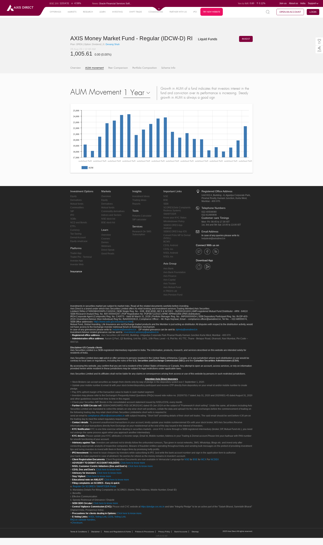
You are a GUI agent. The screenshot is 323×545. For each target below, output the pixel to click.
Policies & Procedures (144, 532)
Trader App (75, 253)
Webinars (106, 246)
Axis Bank (168, 268)
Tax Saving (75, 233)
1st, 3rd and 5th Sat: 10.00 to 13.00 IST (221, 224)
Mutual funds (76, 204)
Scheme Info (168, 67)
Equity (73, 196)
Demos (105, 242)
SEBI (165, 204)
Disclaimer (95, 532)
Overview (75, 67)
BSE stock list (108, 222)
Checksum (77, 522)
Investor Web (77, 264)
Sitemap (195, 532)
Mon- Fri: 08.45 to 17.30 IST (216, 221)
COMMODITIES (155, 11)
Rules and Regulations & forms (117, 532)
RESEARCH (88, 11)
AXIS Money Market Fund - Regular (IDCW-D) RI (143, 38)
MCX (203, 459)
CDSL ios (168, 249)
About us (293, 3)
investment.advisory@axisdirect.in (141, 332)
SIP (72, 211)
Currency (75, 230)
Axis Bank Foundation (174, 272)
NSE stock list (108, 218)
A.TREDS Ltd (170, 291)
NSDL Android (170, 253)
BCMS (166, 241)
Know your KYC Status (174, 217)
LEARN (102, 11)
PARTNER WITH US (178, 11)
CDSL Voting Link (117, 516)
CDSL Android (170, 245)
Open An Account (290, 12)
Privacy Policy (164, 532)
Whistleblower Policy (173, 221)
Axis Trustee (169, 283)
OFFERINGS (55, 11)
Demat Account (78, 237)
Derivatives (76, 200)
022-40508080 (209, 212)
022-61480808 (209, 215)
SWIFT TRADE (135, 11)
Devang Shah (112, 44)
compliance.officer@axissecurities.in (106, 415)
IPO (195, 11)
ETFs (73, 226)
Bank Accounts (180, 532)
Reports (136, 204)
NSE (165, 196)
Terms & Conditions (78, 532)
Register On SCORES (83, 486)
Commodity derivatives (112, 211)
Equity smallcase (78, 241)
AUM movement (94, 67)
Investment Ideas (141, 196)
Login (313, 12)
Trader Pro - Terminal (81, 257)
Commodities (77, 207)
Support (312, 3)
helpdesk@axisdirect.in (213, 238)
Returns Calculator (141, 215)
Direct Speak (107, 250)
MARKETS (72, 11)
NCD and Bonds (78, 222)
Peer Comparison (118, 67)
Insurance (76, 271)
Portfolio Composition (144, 67)
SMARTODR (169, 214)
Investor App (76, 260)
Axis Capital (169, 279)
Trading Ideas (139, 200)
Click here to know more (133, 463)
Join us (283, 3)
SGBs (73, 218)
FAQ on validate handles (82, 519)
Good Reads (107, 253)
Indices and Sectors (111, 215)
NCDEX (215, 459)
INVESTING (117, 11)
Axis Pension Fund (172, 294)
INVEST (246, 39)
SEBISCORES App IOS (175, 231)
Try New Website (211, 11)
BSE (165, 200)
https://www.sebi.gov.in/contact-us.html (113, 321)
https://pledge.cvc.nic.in (152, 506)
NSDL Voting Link (98, 516)
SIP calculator (139, 219)
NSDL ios (168, 256)
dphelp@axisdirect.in (186, 329)
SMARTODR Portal (106, 486)
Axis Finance (169, 276)
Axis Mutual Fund (172, 287)
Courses (105, 238)
